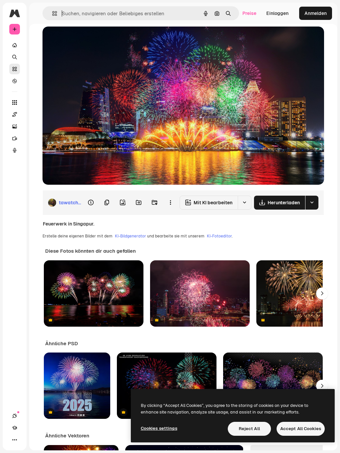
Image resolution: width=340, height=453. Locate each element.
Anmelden (315, 13)
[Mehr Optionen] (170, 202)
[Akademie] (14, 427)
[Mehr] (14, 439)
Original (85, 39)
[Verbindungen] (14, 416)
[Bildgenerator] (14, 126)
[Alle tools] (14, 102)
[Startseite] (14, 45)
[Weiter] (322, 293)
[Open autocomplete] (52, 13)
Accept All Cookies (300, 428)
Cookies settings (159, 428)
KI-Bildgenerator (130, 236)
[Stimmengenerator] (14, 150)
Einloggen (277, 13)
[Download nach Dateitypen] (311, 203)
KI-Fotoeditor (219, 236)
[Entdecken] (14, 81)
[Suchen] (14, 57)
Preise (249, 13)
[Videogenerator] (14, 138)
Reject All (249, 428)
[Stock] (14, 69)
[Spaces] (14, 114)
